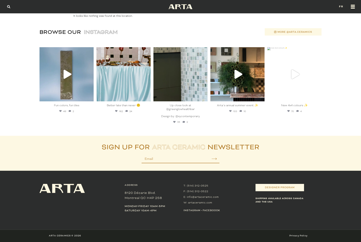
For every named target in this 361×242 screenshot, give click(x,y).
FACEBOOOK (211, 210)
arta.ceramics (66, 50)
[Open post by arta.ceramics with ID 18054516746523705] (180, 74)
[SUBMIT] (211, 160)
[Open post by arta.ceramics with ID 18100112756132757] (294, 74)
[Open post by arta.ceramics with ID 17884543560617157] (66, 74)
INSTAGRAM (192, 210)
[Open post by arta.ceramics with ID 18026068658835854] (237, 74)
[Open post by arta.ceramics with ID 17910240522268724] (123, 74)
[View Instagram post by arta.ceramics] (89, 96)
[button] (9, 7)
